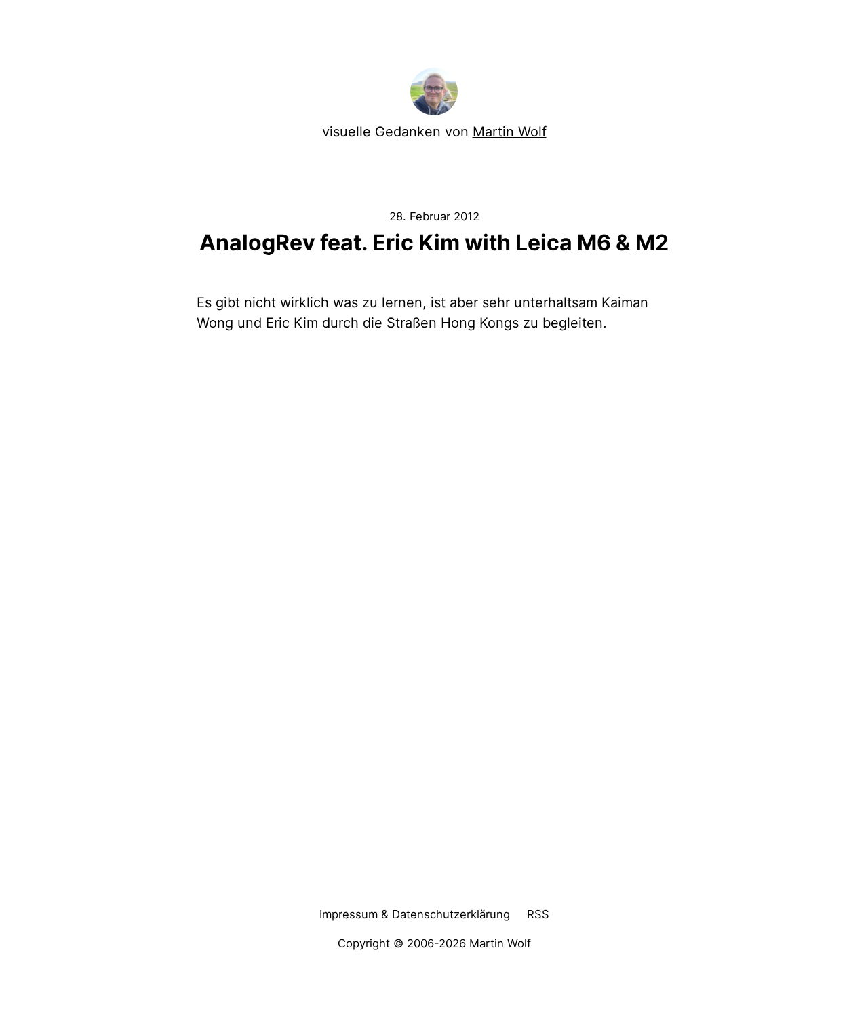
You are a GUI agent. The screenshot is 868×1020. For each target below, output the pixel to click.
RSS (538, 914)
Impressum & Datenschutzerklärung (414, 914)
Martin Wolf (510, 131)
